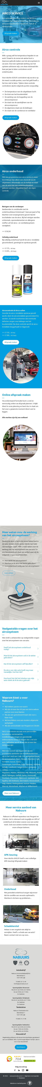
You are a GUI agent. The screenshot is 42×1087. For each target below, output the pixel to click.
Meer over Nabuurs (11, 793)
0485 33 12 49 (21, 982)
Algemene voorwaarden (31, 1076)
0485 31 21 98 (21, 1019)
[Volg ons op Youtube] (27, 1070)
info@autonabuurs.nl (21, 984)
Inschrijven (21, 1047)
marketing (20, 1083)
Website (12, 1083)
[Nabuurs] (4, 3)
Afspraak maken (10, 33)
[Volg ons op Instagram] (23, 1070)
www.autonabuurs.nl (16, 1076)
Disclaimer (22, 1078)
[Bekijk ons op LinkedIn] (19, 1070)
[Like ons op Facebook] (15, 1070)
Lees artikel (8, 573)
